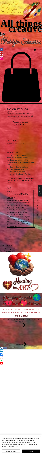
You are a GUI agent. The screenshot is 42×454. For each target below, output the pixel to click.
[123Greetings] (21, 348)
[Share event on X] (6, 249)
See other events (20, 124)
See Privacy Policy (13, 446)
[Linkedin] (21, 351)
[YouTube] (21, 363)
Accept (31, 451)
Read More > (10, 177)
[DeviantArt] (21, 360)
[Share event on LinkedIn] (10, 249)
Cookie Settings (11, 451)
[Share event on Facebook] (1, 249)
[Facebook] (21, 354)
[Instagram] (21, 357)
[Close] (39, 438)
